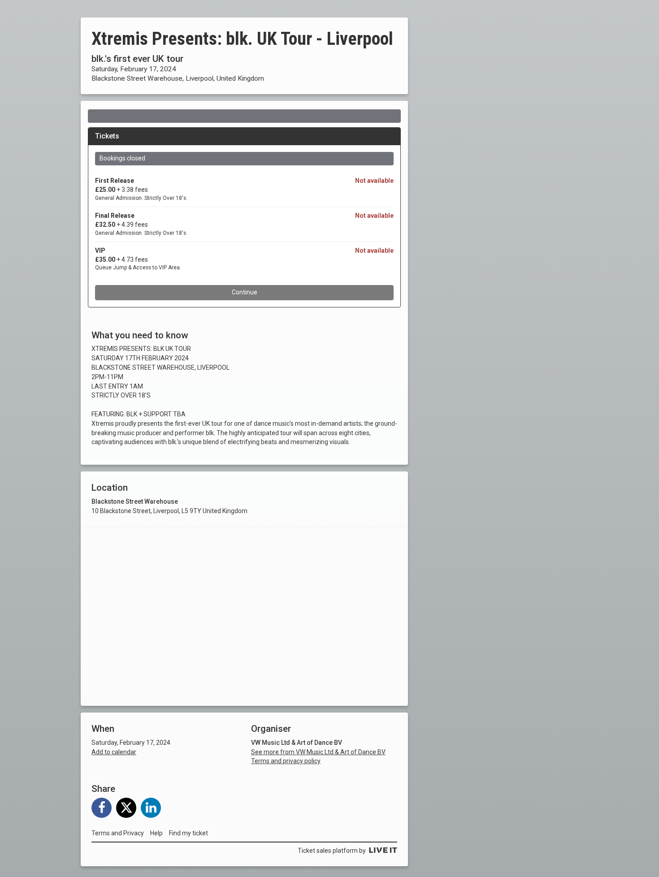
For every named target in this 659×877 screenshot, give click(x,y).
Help (156, 833)
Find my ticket (188, 833)
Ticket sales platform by (332, 850)
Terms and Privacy (117, 833)
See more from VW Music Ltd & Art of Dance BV (318, 752)
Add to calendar (113, 752)
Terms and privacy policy (286, 761)
